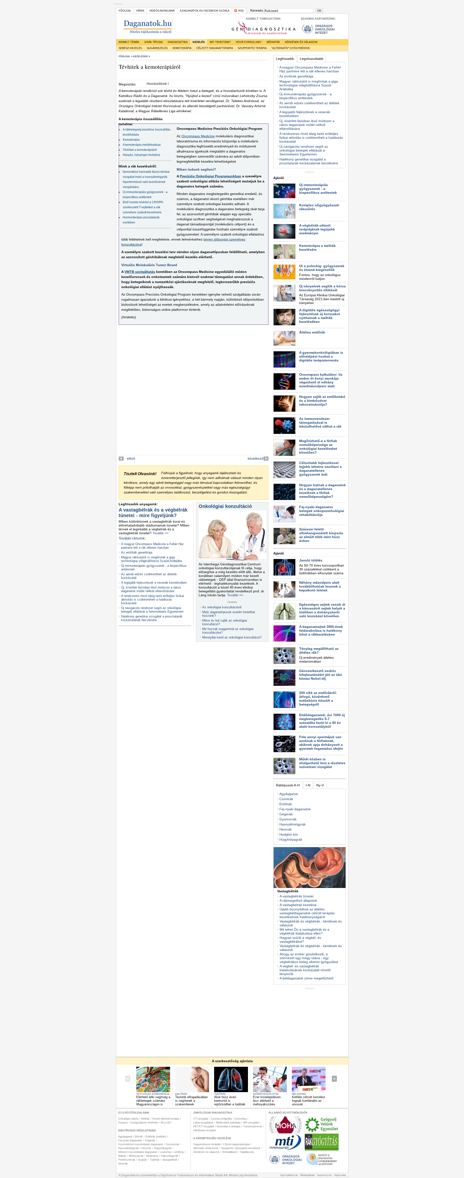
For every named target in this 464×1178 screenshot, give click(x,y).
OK (319, 10)
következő (255, 458)
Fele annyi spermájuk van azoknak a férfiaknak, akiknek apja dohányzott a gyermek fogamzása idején (321, 742)
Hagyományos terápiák (207, 1144)
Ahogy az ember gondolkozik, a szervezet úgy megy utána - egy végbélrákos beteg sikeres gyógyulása (309, 958)
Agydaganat (288, 794)
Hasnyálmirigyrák (292, 824)
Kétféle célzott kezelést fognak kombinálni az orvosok (308, 1100)
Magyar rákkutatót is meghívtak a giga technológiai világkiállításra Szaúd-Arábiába (151, 559)
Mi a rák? (166, 1122)
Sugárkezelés (157, 48)
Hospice (123, 1122)
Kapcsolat (340, 1175)
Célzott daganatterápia (214, 48)
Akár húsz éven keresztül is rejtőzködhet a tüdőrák (229, 1100)
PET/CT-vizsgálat (203, 1126)
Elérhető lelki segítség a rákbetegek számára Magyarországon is (153, 1100)
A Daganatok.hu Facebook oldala (204, 10)
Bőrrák (139, 1136)
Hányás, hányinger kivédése (141, 155)
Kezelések (140, 56)
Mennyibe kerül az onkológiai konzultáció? (231, 637)
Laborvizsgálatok (203, 1122)
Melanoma (299, 1094)
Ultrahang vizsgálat (204, 1130)
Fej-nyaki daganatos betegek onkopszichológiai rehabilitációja (321, 511)
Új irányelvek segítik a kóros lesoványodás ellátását (322, 288)
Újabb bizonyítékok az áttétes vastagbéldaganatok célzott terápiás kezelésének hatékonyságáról (307, 913)
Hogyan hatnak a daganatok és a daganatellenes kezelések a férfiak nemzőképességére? (322, 491)
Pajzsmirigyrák (169, 1155)
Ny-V (320, 785)
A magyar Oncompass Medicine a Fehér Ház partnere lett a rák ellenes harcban (152, 545)
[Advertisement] (309, 1020)
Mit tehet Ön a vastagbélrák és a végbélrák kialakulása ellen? (304, 931)
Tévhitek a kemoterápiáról (140, 150)
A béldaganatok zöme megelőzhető (307, 978)
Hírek (140, 10)
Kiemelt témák (129, 42)
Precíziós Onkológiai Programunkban (210, 176)
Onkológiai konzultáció (225, 506)
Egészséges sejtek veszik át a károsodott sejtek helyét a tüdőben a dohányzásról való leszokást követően (322, 610)
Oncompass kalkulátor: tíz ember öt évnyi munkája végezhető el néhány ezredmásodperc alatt (320, 380)
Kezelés (199, 42)
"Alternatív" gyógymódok (290, 48)
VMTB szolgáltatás (139, 272)
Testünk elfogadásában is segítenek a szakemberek (191, 1100)
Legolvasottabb (311, 59)
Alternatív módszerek (205, 1148)
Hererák (285, 829)
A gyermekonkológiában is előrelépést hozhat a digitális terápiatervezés (321, 356)
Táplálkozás (247, 1151)
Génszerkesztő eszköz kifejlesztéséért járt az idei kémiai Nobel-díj (320, 674)
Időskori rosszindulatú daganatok (137, 1151)
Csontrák (286, 799)
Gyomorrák (288, 819)
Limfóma (179, 1151)
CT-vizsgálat (200, 1118)
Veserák (123, 1163)
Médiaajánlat (307, 1175)
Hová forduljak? (248, 42)
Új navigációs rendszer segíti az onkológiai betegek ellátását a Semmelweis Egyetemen (152, 609)
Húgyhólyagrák (290, 839)
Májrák (122, 1155)
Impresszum (324, 1175)
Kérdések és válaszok (301, 42)
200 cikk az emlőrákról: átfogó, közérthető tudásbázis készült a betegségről (318, 698)
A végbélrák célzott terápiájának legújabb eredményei (317, 229)
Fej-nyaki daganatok (295, 809)
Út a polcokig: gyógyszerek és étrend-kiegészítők (321, 268)
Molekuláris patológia (228, 1122)
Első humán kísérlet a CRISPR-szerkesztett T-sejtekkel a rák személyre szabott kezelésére (143, 207)
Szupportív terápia (252, 48)
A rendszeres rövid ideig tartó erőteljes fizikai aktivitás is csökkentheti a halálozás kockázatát (152, 599)
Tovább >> (160, 533)
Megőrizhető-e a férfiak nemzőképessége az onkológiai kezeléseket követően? (318, 446)
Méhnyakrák (136, 1155)
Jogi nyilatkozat (289, 1175)
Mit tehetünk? (220, 42)
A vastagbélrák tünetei (296, 896)
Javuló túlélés (310, 560)
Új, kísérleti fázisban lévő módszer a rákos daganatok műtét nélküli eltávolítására (151, 589)
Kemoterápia (182, 48)
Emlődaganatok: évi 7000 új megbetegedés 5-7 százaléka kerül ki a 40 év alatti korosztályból (322, 720)
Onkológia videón (128, 1118)
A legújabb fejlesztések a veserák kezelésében (154, 582)
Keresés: (256, 10)
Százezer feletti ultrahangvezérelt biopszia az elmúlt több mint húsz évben (321, 535)
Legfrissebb (285, 59)
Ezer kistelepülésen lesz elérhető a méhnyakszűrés (267, 1100)
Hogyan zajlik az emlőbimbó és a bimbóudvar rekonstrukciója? (322, 400)
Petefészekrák (126, 1159)
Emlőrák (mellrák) (155, 1136)
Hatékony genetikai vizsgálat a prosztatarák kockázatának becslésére (151, 618)
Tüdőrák (220, 1094)
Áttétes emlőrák (312, 332)
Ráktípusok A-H (288, 785)
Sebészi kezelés (130, 48)
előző (131, 458)
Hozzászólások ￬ (158, 83)
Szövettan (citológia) (228, 1126)
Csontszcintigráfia (221, 1118)
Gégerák (286, 814)
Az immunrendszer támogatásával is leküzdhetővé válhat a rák (320, 422)
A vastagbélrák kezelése (298, 905)
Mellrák (145, 1118)
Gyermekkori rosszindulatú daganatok (140, 1144)
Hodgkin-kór (288, 834)
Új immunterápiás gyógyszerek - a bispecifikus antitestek (305, 96)
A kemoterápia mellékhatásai (142, 144)
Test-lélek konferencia (152, 1094)
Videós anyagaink (162, 10)
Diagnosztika (178, 42)
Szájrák (142, 1159)
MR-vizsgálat (251, 1122)
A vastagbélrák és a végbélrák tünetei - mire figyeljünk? (153, 512)
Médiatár (273, 42)
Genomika (240, 1118)
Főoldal (125, 10)
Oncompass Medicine (198, 136)
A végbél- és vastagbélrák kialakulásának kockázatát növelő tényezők (305, 970)
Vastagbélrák (169, 1159)
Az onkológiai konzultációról (221, 607)
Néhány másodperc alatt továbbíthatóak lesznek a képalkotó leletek (320, 586)
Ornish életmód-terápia (165, 1118)
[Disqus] (193, 394)
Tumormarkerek (252, 1126)
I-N (308, 785)
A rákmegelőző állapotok (298, 900)
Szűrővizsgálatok (266, 1094)
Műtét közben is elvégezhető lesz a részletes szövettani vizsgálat (322, 763)
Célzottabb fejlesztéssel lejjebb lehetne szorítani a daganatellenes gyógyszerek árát (320, 468)
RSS (241, 10)
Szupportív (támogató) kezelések (240, 1148)
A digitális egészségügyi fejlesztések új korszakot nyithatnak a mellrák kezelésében (319, 316)
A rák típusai (153, 42)
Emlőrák (285, 804)
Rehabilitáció (229, 1151)
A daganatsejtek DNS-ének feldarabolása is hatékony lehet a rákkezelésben (321, 630)
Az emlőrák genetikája (136, 552)
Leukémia (165, 1151)
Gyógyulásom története (144, 1122)
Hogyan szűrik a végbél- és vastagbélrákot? (300, 939)
